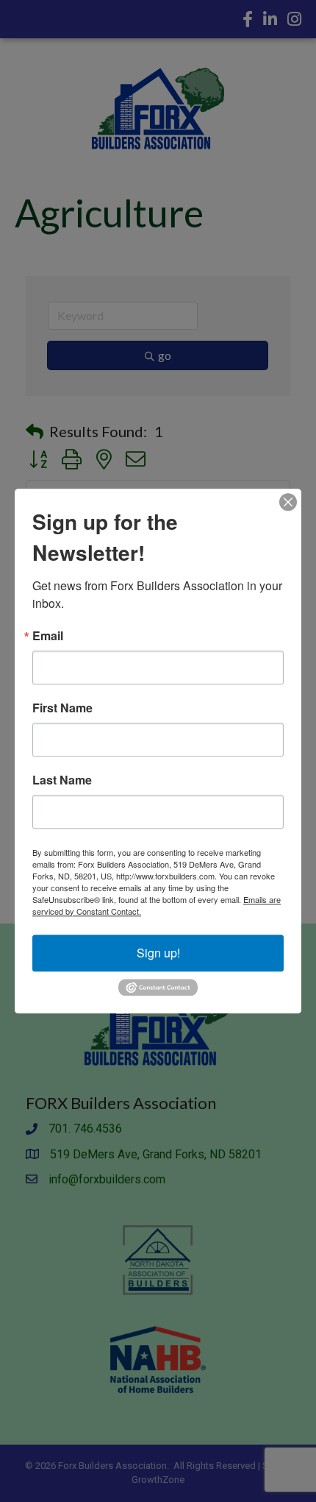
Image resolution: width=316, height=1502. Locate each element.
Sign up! (158, 952)
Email (47, 636)
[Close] (288, 502)
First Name (62, 708)
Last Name (62, 780)
